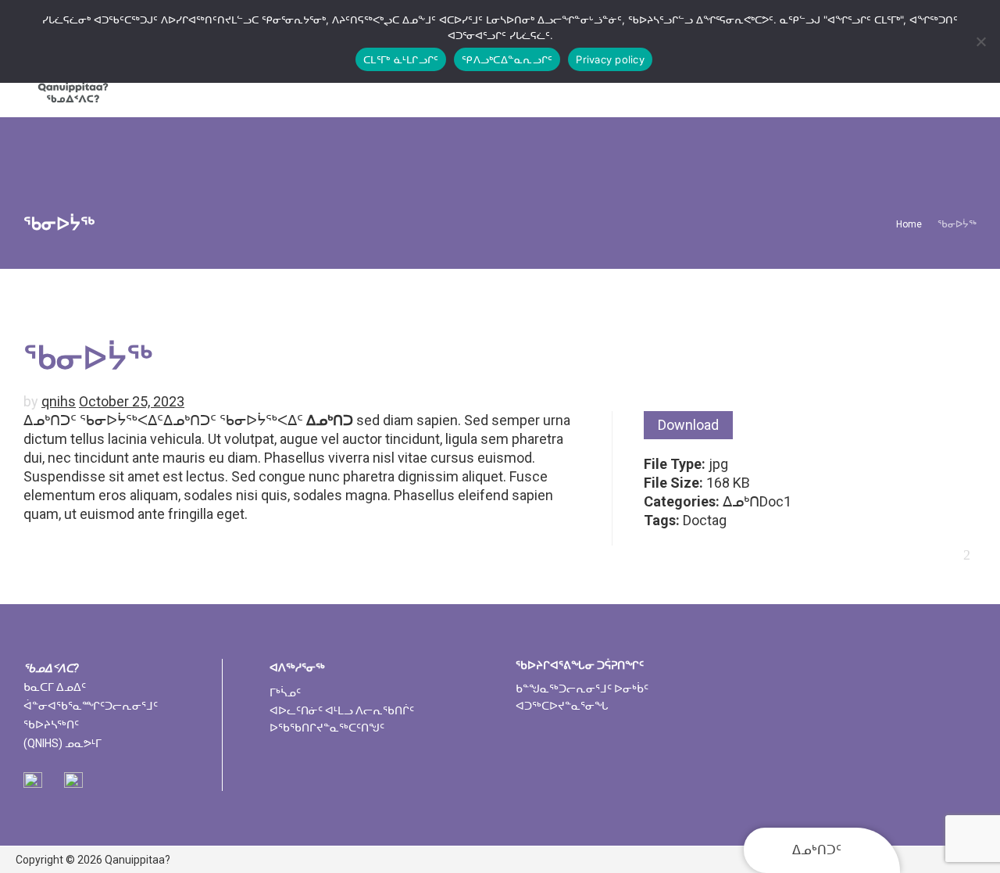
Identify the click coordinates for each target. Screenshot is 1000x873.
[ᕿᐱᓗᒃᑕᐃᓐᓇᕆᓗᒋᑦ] (980, 41)
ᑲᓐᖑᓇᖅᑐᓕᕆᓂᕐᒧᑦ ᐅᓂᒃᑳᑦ (582, 688)
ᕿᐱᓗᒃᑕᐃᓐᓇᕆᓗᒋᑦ (507, 59)
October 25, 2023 (131, 401)
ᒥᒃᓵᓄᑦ (285, 692)
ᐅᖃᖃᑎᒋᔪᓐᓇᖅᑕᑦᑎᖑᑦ (327, 727)
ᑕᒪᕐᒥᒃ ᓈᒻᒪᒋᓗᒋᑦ (400, 59)
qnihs (58, 401)
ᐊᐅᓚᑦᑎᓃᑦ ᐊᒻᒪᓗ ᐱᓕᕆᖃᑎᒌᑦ (342, 710)
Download (688, 425)
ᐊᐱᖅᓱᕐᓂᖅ (297, 667)
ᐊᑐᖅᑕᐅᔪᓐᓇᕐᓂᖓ (562, 705)
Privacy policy (610, 59)
